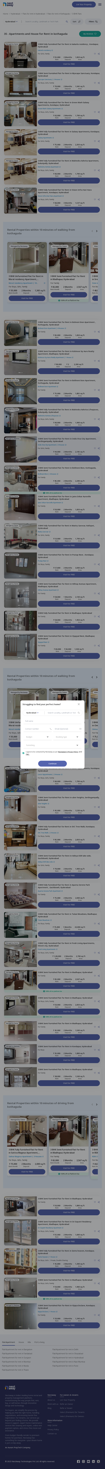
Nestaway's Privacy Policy (68, 752)
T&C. (27, 754)
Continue (52, 763)
